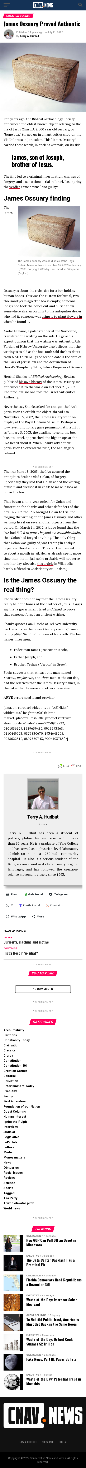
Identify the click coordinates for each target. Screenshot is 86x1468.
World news (12, 1208)
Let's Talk (10, 1142)
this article (45, 563)
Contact (64, 1442)
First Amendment (16, 1101)
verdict (14, 186)
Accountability (14, 1030)
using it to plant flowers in (62, 316)
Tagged (9, 1193)
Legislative (11, 1137)
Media (8, 1152)
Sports (8, 1188)
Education (11, 1081)
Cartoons (10, 1035)
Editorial (10, 1076)
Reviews (9, 1178)
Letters (9, 1147)
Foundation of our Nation (22, 1106)
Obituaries (11, 1168)
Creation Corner (15, 1071)
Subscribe (48, 1442)
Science (9, 1183)
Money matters (14, 1157)
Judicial (9, 1132)
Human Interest (15, 1116)
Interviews (11, 1127)
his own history (30, 381)
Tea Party (10, 1198)
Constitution (13, 1060)
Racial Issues (13, 1173)
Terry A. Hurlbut (29, 36)
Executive (11, 1091)
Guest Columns (15, 1111)
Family (8, 1096)
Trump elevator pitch (19, 1203)
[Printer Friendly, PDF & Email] (69, 766)
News (7, 1162)
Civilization (11, 1045)
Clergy (8, 1055)
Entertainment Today (19, 1086)
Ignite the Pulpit (15, 1122)
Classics (10, 1050)
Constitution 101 (15, 1066)
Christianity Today (17, 1040)
